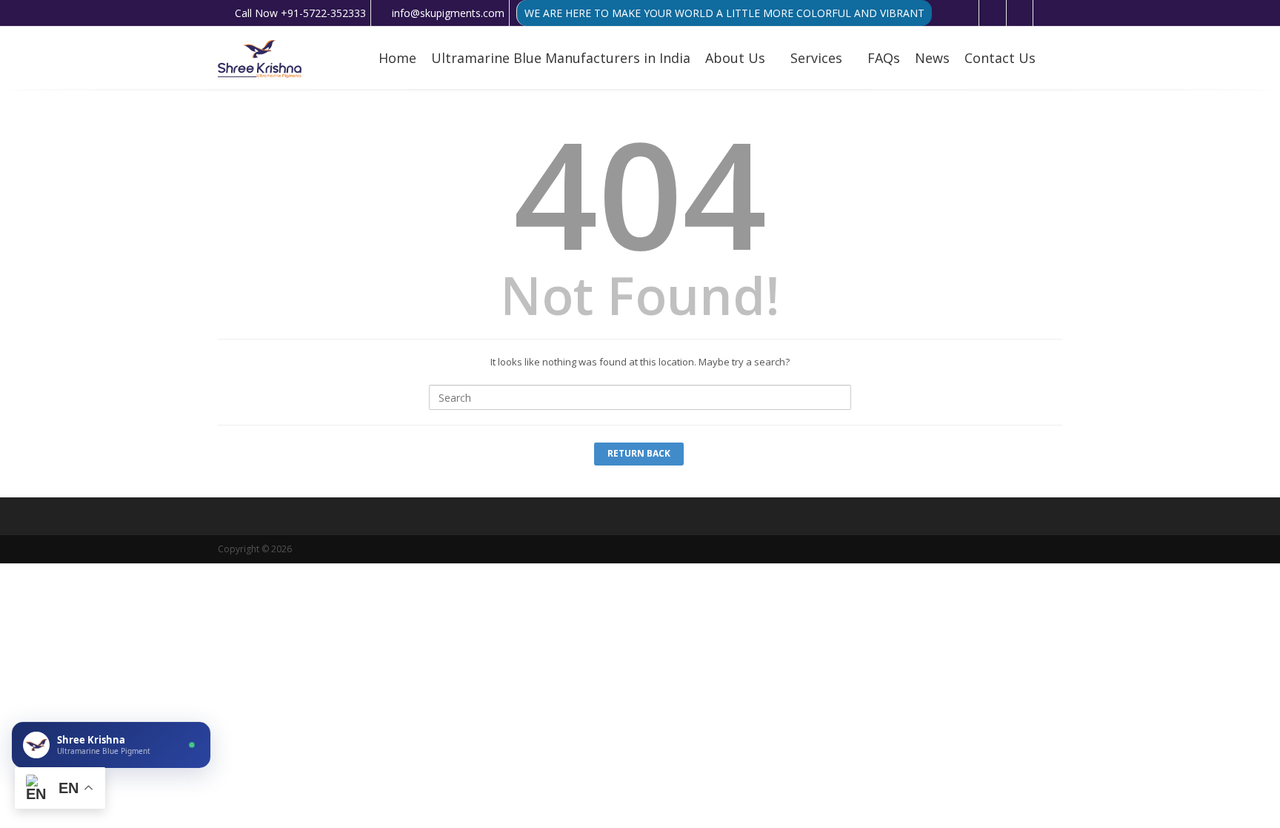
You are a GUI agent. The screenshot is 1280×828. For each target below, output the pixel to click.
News (932, 58)
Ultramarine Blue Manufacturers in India (560, 58)
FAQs (883, 58)
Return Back (638, 453)
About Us (735, 58)
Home (397, 58)
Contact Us (1000, 58)
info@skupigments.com (448, 13)
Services (816, 58)
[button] (111, 745)
